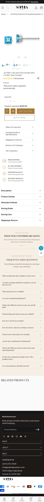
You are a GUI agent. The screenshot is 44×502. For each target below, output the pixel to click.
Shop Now (34, 2)
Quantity (8, 97)
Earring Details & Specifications (13, 133)
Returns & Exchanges (14, 145)
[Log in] (36, 7)
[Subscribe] (37, 429)
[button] (41, 7)
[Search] (7, 7)
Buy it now (19, 118)
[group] (6, 65)
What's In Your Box (13, 127)
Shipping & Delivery (14, 140)
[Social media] (41, 253)
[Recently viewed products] (41, 248)
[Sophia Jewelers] (22, 7)
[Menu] (2, 7)
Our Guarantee (12, 151)
